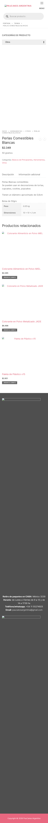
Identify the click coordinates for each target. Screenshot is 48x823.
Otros (28, 131)
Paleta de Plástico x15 (13, 374)
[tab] (8, 174)
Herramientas (16, 131)
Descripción (8, 174)
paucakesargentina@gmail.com (27, 610)
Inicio (4, 131)
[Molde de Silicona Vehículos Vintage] (44, 139)
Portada (6, 23)
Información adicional (29, 174)
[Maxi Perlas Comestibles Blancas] (40, 139)
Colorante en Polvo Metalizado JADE (21, 321)
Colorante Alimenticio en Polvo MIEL (21, 268)
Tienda (17, 23)
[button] (9, 277)
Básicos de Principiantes (22, 160)
